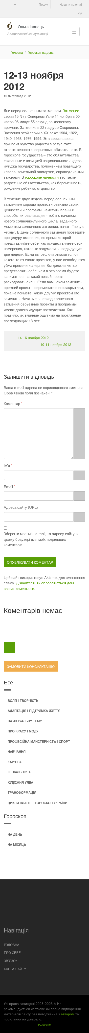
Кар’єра (15, 762)
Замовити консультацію (31, 666)
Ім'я (7, 465)
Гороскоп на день (41, 52)
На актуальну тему (25, 721)
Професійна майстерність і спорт (39, 741)
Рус (80, 13)
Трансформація (22, 792)
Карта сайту (15, 968)
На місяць (17, 844)
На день (15, 834)
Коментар (12, 403)
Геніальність (19, 772)
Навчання (16, 751)
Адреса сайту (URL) (21, 507)
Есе (8, 682)
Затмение (71, 110)
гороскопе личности (42, 177)
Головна (17, 52)
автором (67, 1013)
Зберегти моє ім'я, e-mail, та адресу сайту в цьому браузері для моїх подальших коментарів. (41, 539)
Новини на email (71, 4)
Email (8, 486)
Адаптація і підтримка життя (34, 710)
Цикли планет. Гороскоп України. (38, 802)
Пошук (43, 4)
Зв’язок (11, 960)
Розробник (44, 1024)
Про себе (12, 952)
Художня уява (20, 782)
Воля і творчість (23, 700)
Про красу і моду (23, 731)
